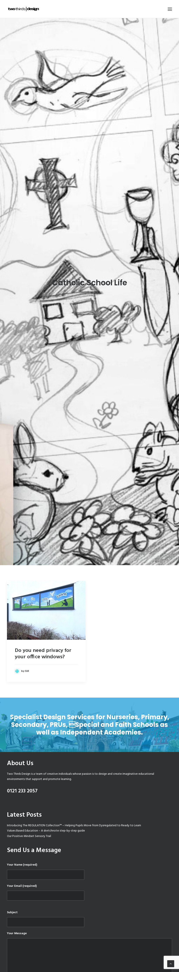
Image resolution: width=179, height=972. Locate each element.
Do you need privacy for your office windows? (43, 653)
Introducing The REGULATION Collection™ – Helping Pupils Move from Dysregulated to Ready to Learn (74, 825)
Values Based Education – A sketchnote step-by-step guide (46, 830)
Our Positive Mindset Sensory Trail (29, 836)
